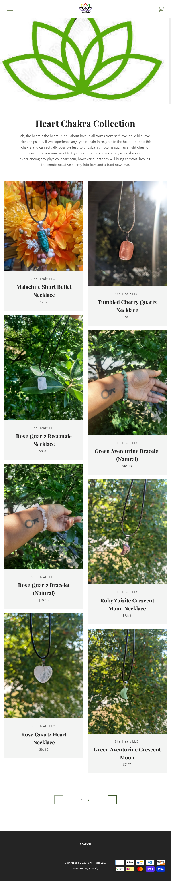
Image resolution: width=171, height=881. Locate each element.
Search (85, 844)
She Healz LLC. (97, 862)
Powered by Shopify (85, 868)
